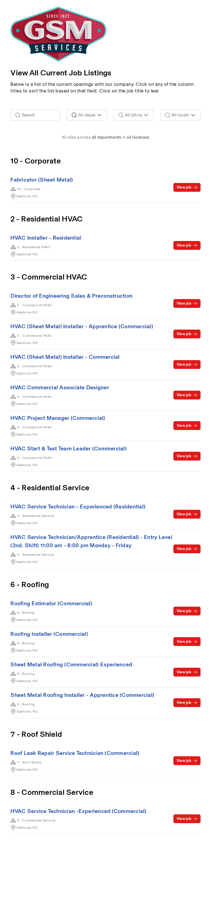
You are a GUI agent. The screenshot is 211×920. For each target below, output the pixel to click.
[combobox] (86, 115)
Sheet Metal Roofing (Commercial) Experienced (71, 664)
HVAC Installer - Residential (45, 238)
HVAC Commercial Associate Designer (59, 387)
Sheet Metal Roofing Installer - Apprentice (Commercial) (82, 695)
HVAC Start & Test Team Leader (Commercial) (68, 448)
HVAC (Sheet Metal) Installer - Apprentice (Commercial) (81, 326)
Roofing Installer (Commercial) (49, 634)
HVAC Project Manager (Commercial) (57, 418)
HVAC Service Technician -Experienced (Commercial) (78, 811)
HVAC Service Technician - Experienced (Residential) (77, 506)
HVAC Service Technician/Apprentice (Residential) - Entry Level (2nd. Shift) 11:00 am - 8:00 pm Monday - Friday (91, 541)
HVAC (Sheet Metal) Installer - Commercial (65, 357)
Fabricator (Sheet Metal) (41, 180)
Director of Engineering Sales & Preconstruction (71, 296)
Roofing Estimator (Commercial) (51, 603)
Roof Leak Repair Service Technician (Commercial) (74, 753)
